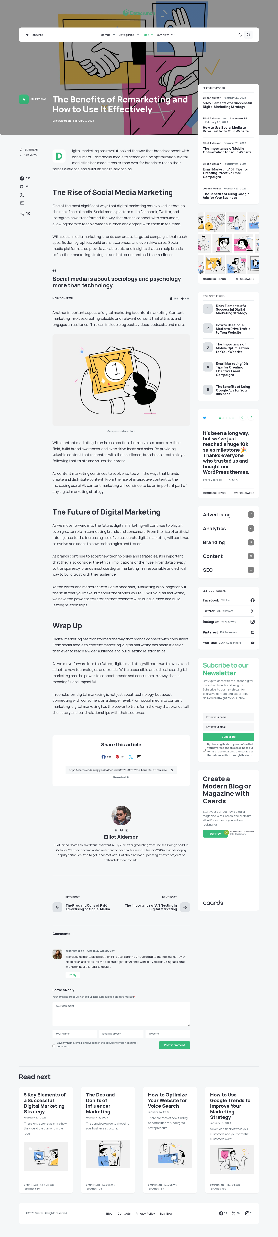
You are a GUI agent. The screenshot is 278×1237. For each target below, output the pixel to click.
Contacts (124, 1213)
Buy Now (215, 834)
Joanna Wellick (75, 950)
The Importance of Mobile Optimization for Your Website (227, 150)
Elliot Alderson (121, 836)
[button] (240, 35)
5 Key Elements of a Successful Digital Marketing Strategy (227, 105)
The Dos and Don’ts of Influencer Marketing (100, 1103)
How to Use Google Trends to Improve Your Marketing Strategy (230, 1105)
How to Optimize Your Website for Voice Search (167, 1100)
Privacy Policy (145, 1213)
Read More (31, 1188)
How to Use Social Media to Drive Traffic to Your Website (226, 129)
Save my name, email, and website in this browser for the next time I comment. (97, 1044)
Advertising (38, 99)
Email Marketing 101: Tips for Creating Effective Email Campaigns (225, 173)
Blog (109, 1213)
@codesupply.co (214, 279)
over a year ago (212, 480)
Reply (73, 975)
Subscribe (229, 737)
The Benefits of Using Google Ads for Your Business (226, 196)
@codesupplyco (214, 493)
